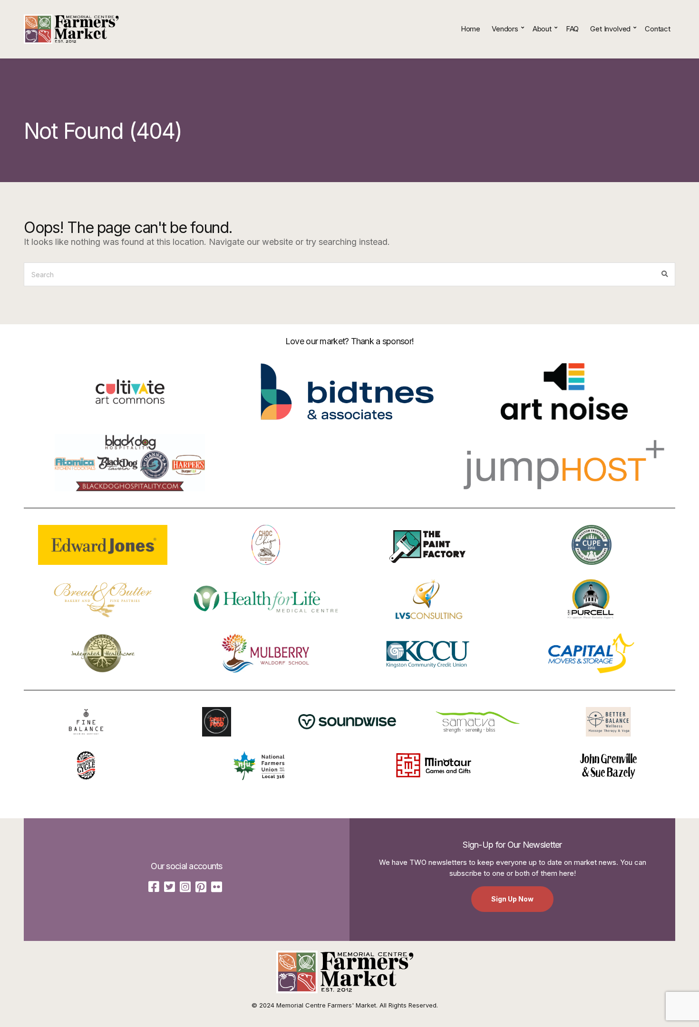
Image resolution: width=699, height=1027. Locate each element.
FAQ (572, 28)
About (542, 28)
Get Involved (610, 28)
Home (470, 28)
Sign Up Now (512, 899)
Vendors (505, 28)
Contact (657, 28)
